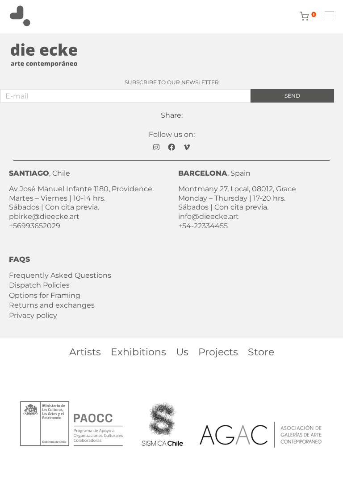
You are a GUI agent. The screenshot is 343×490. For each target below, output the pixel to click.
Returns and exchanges (52, 305)
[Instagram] (156, 146)
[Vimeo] (187, 146)
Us (182, 352)
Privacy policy (33, 315)
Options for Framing (44, 295)
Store (261, 352)
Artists (85, 352)
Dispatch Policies (39, 285)
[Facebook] (171, 146)
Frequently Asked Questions (60, 275)
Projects (218, 352)
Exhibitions (138, 352)
